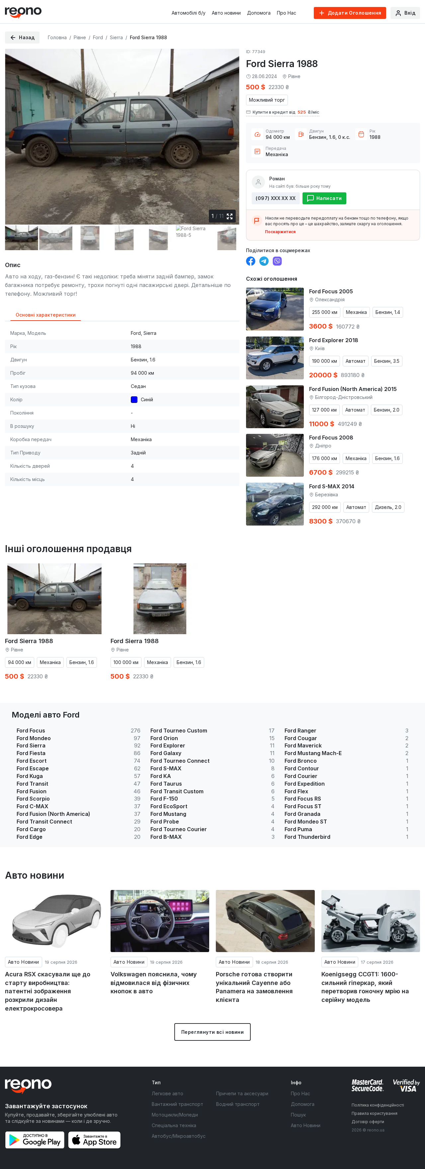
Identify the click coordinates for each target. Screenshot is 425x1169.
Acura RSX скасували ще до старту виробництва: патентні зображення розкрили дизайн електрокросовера (47, 991)
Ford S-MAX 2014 (331, 486)
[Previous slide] (15, 133)
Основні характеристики (46, 315)
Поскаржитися (280, 231)
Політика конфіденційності (378, 1105)
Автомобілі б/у (189, 13)
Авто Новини (23, 962)
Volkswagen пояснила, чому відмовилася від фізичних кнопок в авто (154, 983)
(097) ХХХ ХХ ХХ (276, 198)
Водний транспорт (238, 1104)
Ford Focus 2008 (331, 437)
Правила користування (374, 1113)
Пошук (298, 1115)
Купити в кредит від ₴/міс (286, 112)
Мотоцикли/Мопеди (175, 1115)
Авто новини (226, 13)
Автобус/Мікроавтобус (179, 1136)
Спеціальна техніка (174, 1125)
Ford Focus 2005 (331, 291)
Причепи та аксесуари (242, 1093)
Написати (329, 198)
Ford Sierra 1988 (29, 640)
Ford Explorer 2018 (333, 340)
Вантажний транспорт (177, 1104)
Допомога (259, 13)
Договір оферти (368, 1121)
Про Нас (286, 13)
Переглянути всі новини (212, 1032)
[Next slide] (228, 133)
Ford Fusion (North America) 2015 (353, 389)
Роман (277, 178)
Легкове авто (167, 1093)
